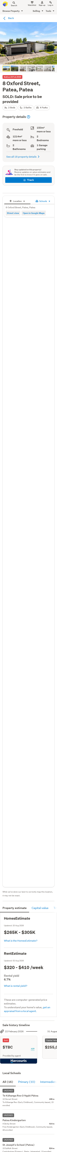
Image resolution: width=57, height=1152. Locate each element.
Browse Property (11, 10)
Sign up (42, 5)
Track (30, 180)
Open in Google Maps (33, 213)
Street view (13, 213)
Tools (49, 10)
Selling (37, 10)
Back (11, 18)
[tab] (17, 200)
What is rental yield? (15, 985)
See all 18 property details (21, 156)
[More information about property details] (28, 117)
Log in (50, 5)
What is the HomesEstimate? (20, 940)
